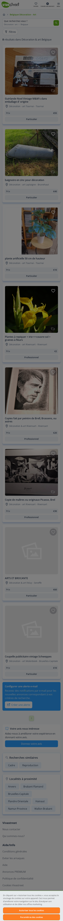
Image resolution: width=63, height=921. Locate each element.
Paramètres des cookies (31, 917)
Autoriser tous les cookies (31, 910)
